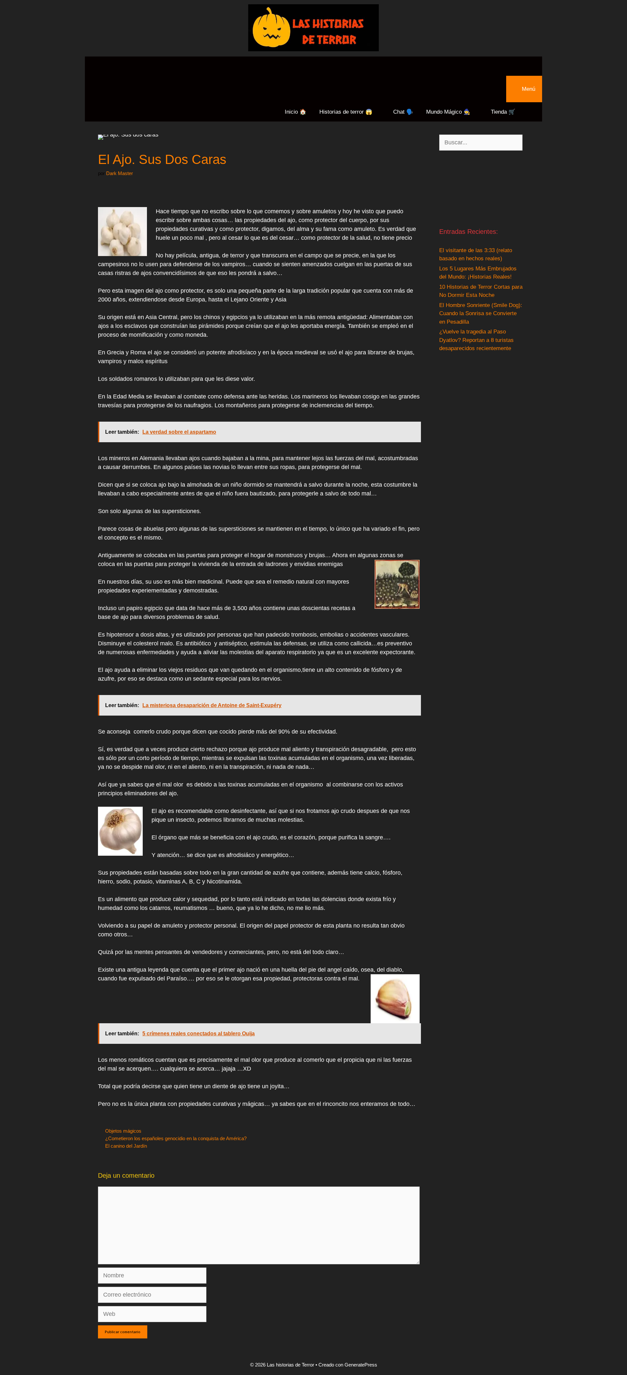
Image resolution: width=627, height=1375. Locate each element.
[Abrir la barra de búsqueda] (313, 66)
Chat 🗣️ (403, 112)
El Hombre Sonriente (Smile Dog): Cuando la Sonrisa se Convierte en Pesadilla (480, 313)
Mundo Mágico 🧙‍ (448, 112)
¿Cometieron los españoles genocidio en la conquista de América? (176, 1138)
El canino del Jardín (126, 1146)
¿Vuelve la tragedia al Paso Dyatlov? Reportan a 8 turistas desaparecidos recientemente (476, 340)
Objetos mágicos (123, 1131)
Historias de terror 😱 (345, 112)
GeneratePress (361, 1364)
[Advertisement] (480, 188)
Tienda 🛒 (503, 112)
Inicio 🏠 (295, 112)
